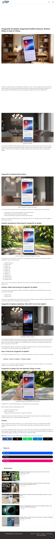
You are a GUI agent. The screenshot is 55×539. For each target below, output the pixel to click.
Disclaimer (43, 533)
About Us (33, 533)
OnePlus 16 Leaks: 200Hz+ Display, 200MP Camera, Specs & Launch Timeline (25, 435)
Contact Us (37, 533)
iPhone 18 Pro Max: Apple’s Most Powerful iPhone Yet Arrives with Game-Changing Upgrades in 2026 (35, 484)
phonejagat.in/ (11, 533)
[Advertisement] (27, 16)
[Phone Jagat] (6, 2)
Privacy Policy (49, 533)
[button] (49, 2)
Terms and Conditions (41, 535)
